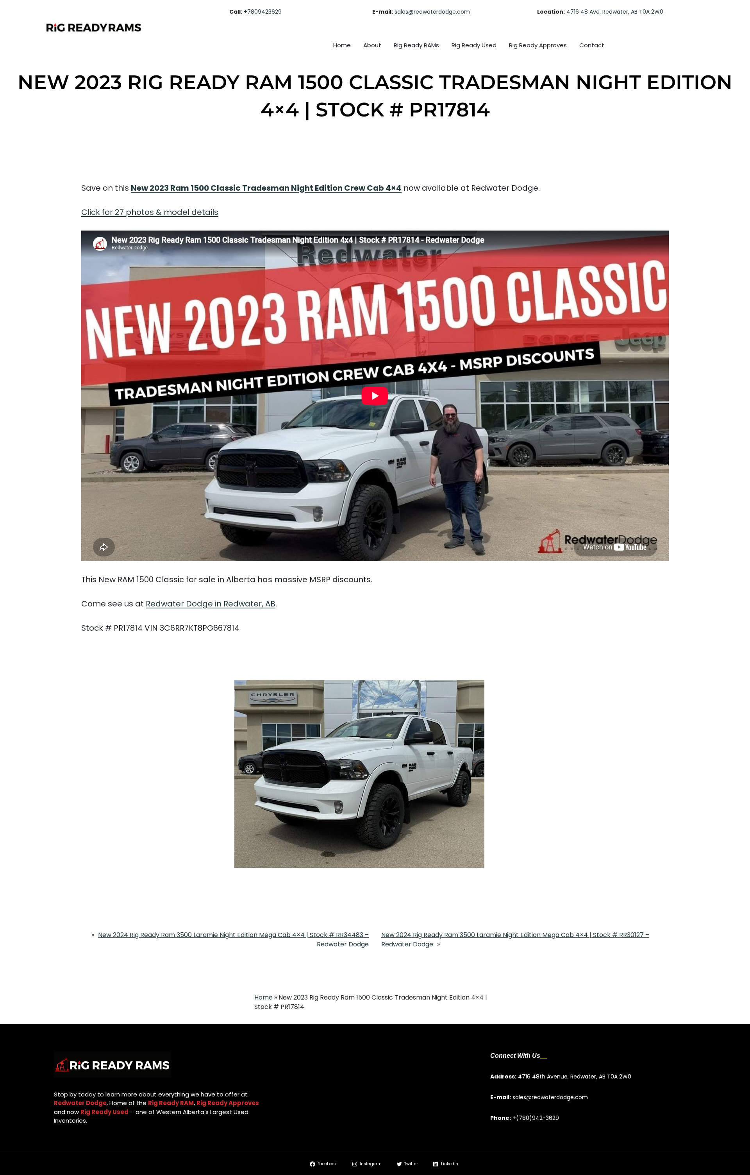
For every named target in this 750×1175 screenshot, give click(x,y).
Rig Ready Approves (227, 1103)
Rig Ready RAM (171, 1103)
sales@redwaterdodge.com (432, 12)
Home (263, 997)
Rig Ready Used (104, 1112)
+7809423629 (263, 12)
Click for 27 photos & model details (149, 212)
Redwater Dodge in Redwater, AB (210, 603)
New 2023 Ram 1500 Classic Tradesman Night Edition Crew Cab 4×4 (266, 187)
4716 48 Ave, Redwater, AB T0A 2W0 (614, 12)
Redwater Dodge (80, 1103)
